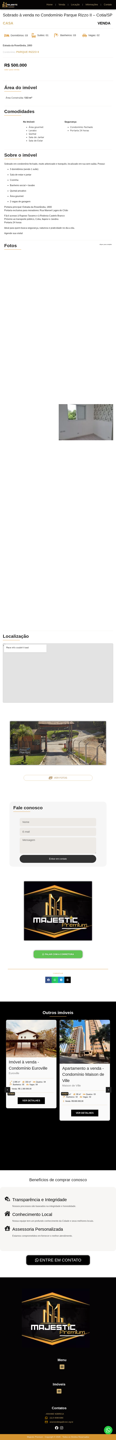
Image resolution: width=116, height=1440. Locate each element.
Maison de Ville (71, 1085)
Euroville (14, 1073)
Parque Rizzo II (27, 51)
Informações (92, 4)
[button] (48, 980)
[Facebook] (56, 1428)
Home (50, 4)
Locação (75, 4)
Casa (8, 23)
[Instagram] (61, 1428)
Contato (108, 4)
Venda (62, 4)
